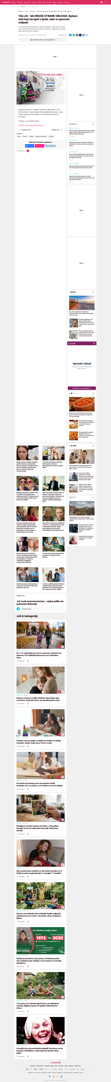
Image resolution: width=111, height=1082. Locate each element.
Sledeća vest (55, 130)
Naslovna (20, 11)
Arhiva (81, 1072)
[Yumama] (5, 2)
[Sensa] (61, 1069)
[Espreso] (41, 1069)
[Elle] (66, 1069)
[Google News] (61, 1076)
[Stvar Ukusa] (48, 1069)
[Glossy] (83, 1069)
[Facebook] (49, 1076)
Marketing (76, 1072)
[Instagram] (53, 1076)
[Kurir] (35, 1069)
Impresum (30, 1072)
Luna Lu (25, 136)
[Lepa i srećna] (55, 1069)
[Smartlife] (72, 1069)
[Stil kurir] (78, 1069)
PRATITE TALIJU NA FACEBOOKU (30, 125)
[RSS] (57, 1076)
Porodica (32, 11)
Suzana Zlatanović (41, 136)
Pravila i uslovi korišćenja (40, 1072)
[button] (62, 35)
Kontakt (49, 1072)
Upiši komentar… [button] (27, 609)
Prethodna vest (26, 130)
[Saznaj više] (93, 292)
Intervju (51, 136)
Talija (19, 136)
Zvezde (31, 136)
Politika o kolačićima (57, 1072)
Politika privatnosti (68, 1072)
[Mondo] (29, 1069)
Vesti (26, 11)
